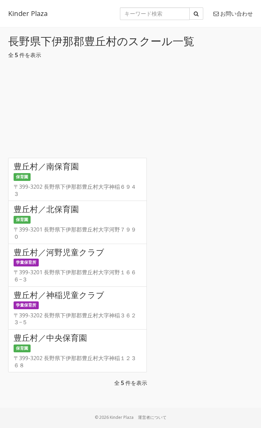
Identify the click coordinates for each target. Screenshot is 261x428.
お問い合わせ (236, 13)
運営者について (152, 417)
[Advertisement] (130, 110)
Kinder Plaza (28, 13)
